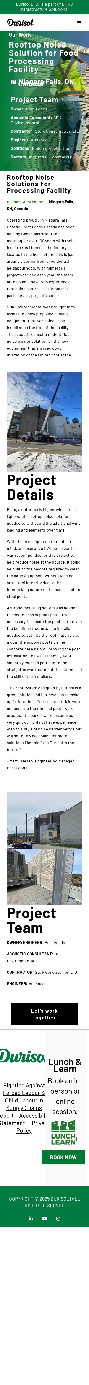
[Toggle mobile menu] (79, 21)
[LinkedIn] (32, 1217)
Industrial (38, 156)
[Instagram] (58, 1217)
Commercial (61, 156)
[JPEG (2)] (44, 850)
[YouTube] (45, 1217)
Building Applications (52, 148)
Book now (63, 1157)
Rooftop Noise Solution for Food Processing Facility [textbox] (44, 56)
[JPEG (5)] (44, 794)
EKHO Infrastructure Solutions (46, 6)
